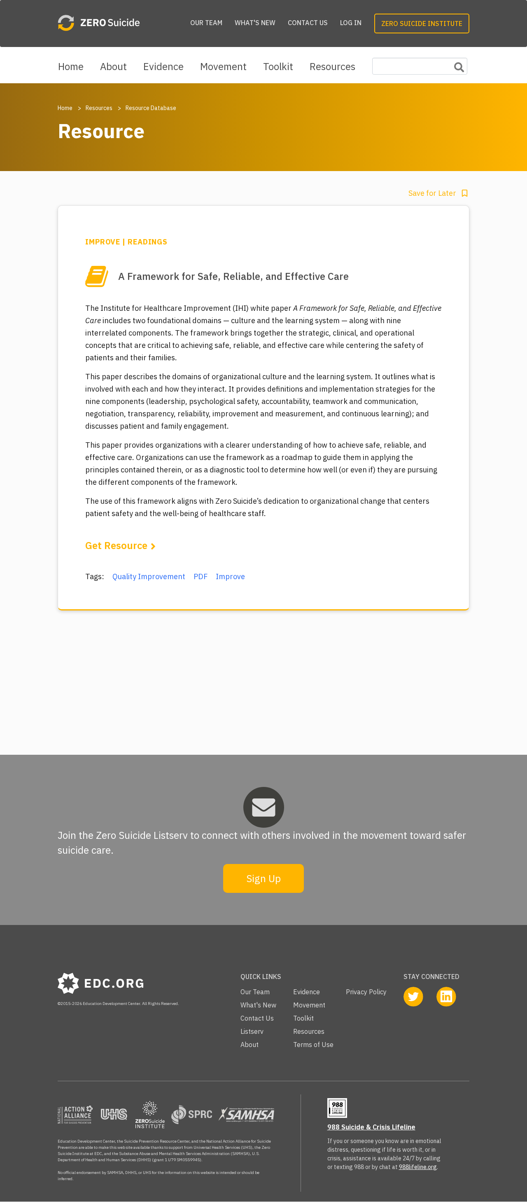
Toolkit (278, 66)
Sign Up (263, 878)
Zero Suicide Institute (421, 23)
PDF (201, 576)
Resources (332, 66)
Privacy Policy (366, 992)
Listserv (252, 1031)
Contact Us (308, 23)
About (113, 66)
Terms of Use (313, 1044)
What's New (255, 23)
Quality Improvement (148, 576)
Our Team (206, 23)
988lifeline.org (418, 1167)
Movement (223, 66)
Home (71, 66)
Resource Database (151, 108)
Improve (230, 576)
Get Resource (116, 545)
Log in (350, 23)
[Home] (117, 23)
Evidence (163, 66)
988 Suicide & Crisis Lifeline (371, 1127)
